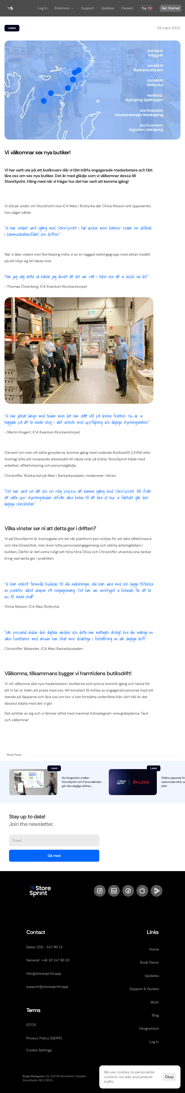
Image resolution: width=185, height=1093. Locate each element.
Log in (42, 8)
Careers (127, 8)
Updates (107, 8)
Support (87, 8)
